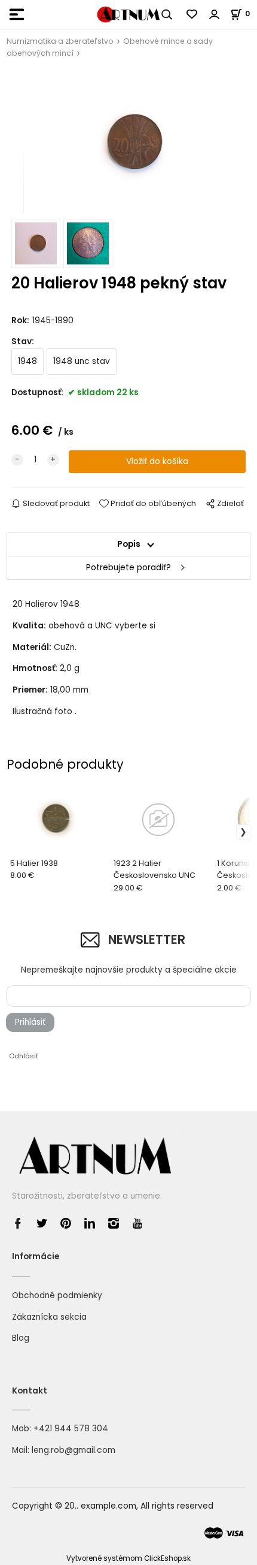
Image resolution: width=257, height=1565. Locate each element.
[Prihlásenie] (215, 14)
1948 (27, 361)
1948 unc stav (81, 361)
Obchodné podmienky (57, 1295)
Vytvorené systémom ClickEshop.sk (128, 1558)
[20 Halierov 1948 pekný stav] (128, 142)
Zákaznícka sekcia (49, 1317)
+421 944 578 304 (70, 1428)
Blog (20, 1338)
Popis (128, 544)
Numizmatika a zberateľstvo (60, 41)
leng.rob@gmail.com (73, 1450)
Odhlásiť (23, 1056)
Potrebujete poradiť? (128, 567)
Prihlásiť (30, 1022)
